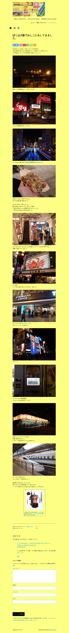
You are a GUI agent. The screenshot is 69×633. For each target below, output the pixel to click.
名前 (14, 585)
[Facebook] (14, 45)
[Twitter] (19, 45)
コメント (16, 568)
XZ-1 (37, 528)
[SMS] (30, 45)
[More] (35, 45)
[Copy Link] (32, 45)
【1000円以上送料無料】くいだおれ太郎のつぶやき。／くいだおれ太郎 (34, 513)
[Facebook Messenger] (16, 45)
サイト (14, 598)
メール (15, 592)
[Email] (27, 45)
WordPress (53, 630)
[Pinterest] (24, 45)
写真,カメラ (29, 526)
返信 (18, 556)
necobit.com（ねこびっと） (18, 629)
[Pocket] (22, 45)
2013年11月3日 (21, 547)
